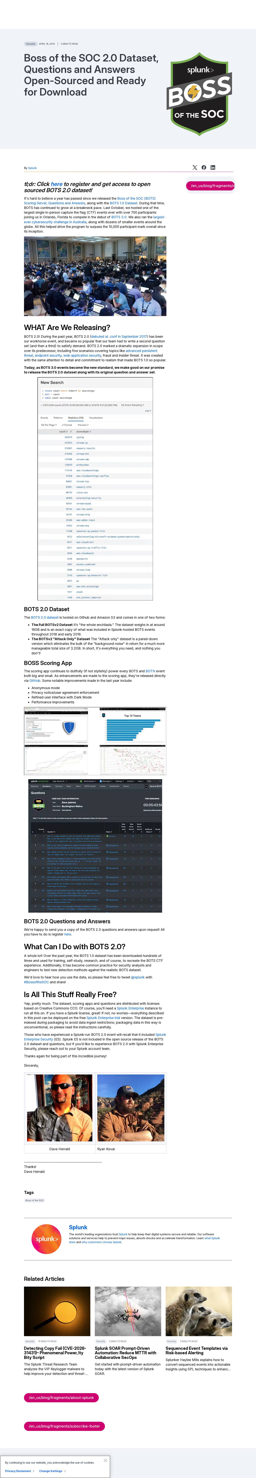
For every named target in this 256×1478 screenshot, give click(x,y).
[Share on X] (195, 167)
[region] (55, 1467)
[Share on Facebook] (204, 167)
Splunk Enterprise (130, 1008)
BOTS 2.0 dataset (44, 617)
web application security (82, 355)
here (56, 184)
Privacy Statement (18, 1471)
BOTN (150, 671)
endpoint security (48, 355)
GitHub (34, 681)
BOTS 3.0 (119, 217)
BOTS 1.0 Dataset (123, 203)
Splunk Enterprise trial (103, 1018)
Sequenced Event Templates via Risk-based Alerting (197, 1350)
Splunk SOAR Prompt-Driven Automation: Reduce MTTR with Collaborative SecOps (125, 1353)
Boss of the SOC (34, 1200)
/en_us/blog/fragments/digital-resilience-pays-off (213, 186)
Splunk (32, 168)
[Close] (105, 1460)
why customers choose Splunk (101, 1242)
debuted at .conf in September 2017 (119, 336)
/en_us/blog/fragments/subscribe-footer (64, 1426)
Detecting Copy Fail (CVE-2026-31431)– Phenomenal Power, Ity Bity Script (55, 1353)
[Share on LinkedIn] (213, 167)
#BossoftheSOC (36, 982)
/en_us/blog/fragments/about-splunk (61, 1397)
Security (30, 43)
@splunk (138, 977)
